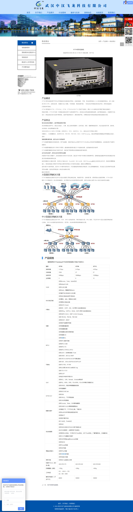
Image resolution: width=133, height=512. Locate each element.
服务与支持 (75, 13)
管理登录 (57, 509)
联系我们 (111, 13)
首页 (28, 13)
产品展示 (50, 13)
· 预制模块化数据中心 (28, 52)
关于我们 (38, 13)
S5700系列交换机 (52, 485)
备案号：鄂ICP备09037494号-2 (69, 509)
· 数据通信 (24, 42)
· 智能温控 (24, 57)
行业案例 (62, 13)
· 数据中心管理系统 (27, 62)
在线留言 (99, 13)
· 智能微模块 (25, 47)
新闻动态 (87, 13)
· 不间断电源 (25, 67)
